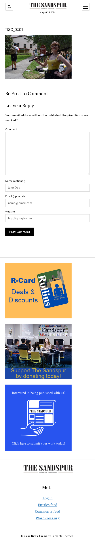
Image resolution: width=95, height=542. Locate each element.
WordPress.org (47, 518)
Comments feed (47, 511)
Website (10, 211)
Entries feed (47, 504)
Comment (11, 129)
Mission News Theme (34, 536)
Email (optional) (15, 196)
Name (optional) (15, 181)
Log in (48, 498)
